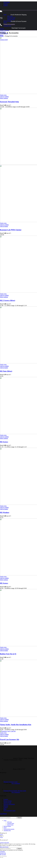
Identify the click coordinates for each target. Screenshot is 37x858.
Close (1, 834)
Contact (6, 799)
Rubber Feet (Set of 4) (8, 654)
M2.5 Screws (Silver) (7, 300)
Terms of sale (7, 802)
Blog (5, 809)
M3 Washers (4, 512)
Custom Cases (11, 17)
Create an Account (4, 842)
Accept (6, 846)
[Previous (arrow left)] (0, 857)
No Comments (16, 783)
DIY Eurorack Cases (9, 810)
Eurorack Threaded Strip (9, 102)
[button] (4, 226)
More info (2, 846)
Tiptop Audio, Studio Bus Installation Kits (15, 725)
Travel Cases (10, 19)
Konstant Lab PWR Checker (10, 230)
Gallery (6, 807)
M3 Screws (4, 442)
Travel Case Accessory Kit (9, 739)
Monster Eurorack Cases (11, 782)
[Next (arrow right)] (2, 857)
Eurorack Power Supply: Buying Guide (15, 790)
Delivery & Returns (9, 804)
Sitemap (6, 806)
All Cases (10, 16)
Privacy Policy (8, 801)
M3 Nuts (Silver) (6, 371)
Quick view (3, 95)
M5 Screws (4, 583)
